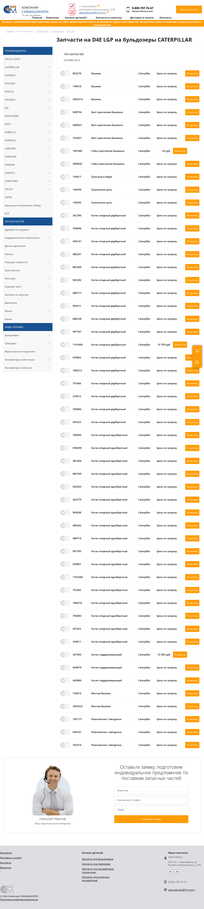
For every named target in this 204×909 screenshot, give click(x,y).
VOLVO (9, 189)
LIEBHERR (10, 148)
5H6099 (77, 447)
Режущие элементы (16, 262)
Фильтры (10, 278)
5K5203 (77, 486)
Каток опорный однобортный (109, 435)
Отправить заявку (151, 819)
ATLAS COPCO (12, 59)
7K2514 (77, 745)
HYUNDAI (10, 99)
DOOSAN (10, 83)
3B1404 (77, 460)
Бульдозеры (58, 31)
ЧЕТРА (8, 197)
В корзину (192, 73)
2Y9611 (77, 641)
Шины (8, 319)
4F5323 (77, 422)
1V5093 (77, 202)
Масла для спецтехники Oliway (23, 205)
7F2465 (77, 590)
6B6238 (77, 318)
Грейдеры (10, 343)
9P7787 (77, 331)
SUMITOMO (11, 181)
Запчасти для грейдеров (96, 863)
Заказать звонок (189, 9)
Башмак (96, 73)
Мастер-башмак (101, 693)
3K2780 (77, 215)
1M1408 (77, 150)
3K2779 (77, 499)
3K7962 (77, 654)
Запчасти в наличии (17, 294)
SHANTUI (10, 172)
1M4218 (77, 602)
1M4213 (77, 370)
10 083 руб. (164, 654)
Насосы (9, 254)
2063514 (78, 99)
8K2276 (77, 73)
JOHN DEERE (11, 116)
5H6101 (77, 241)
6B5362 (77, 525)
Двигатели (11, 302)
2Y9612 (77, 396)
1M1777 (77, 719)
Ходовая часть (72, 59)
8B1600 (77, 267)
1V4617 (77, 176)
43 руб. (166, 150)
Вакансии (5, 867)
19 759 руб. (164, 344)
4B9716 (77, 538)
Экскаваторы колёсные (18, 367)
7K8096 (77, 228)
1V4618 (77, 86)
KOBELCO (10, 132)
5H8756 (77, 112)
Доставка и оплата (10, 857)
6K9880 (77, 680)
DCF (7, 213)
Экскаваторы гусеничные (19, 359)
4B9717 (77, 292)
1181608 (78, 577)
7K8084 (77, 409)
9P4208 (77, 512)
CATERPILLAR (42, 31)
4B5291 (77, 254)
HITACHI (9, 91)
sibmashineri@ (92, 12)
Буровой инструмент (17, 229)
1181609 (78, 344)
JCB (6, 107)
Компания (6, 852)
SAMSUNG (10, 156)
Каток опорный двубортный (108, 215)
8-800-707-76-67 (142, 8)
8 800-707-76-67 (177, 881)
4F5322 (77, 628)
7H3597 (77, 138)
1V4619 (77, 693)
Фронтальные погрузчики (20, 351)
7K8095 (77, 435)
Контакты (5, 862)
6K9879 (77, 667)
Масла (8, 311)
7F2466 (77, 383)
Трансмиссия (12, 270)
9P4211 (77, 305)
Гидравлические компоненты (22, 237)
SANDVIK (10, 164)
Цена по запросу (167, 73)
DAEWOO (10, 75)
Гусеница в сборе (101, 176)
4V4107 (77, 732)
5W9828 (77, 163)
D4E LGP (71, 31)
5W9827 (77, 125)
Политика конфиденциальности (19, 899)
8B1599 (77, 473)
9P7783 (77, 551)
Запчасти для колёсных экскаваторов (95, 878)
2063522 (78, 706)
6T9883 (77, 357)
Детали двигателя (15, 245)
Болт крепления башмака (107, 112)
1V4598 (77, 189)
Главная (10, 31)
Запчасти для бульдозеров (97, 859)
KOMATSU (10, 140)
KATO (8, 124)
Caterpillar (144, 73)
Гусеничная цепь (101, 189)
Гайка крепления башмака (107, 150)
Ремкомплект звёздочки (106, 719)
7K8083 (77, 615)
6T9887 (77, 564)
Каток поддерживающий (106, 654)
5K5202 (77, 280)
